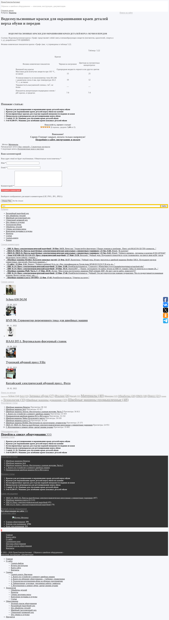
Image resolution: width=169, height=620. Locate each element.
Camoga (4, 396)
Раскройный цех (17, 213)
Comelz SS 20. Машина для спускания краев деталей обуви (32, 118)
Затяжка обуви (41, 396)
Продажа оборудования (16, 544)
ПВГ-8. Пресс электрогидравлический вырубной (27, 502)
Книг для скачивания (15, 526)
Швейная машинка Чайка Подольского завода (25, 418)
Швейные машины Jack (16, 409)
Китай (75, 396)
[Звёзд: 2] (43, 127)
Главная (9, 535)
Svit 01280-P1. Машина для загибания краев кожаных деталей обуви (36, 120)
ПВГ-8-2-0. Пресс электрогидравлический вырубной (28, 504)
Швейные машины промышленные (98, 400)
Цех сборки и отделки (15, 222)
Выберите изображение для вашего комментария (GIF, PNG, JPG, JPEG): (32, 196)
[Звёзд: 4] (47, 127)
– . (81, 249)
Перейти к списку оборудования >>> (26, 434)
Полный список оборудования (19, 546)
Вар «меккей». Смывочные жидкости (34, 147)
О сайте (9, 539)
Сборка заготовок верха (16, 229)
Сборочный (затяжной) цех (22, 612)
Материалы (13, 144)
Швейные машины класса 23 (18, 420)
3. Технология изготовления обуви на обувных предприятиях (37, 581)
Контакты (10, 548)
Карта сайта (11, 537)
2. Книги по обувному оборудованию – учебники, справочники (38, 579)
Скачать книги (12, 238)
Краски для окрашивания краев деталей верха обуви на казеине (34, 112)
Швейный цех (18, 218)
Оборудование (12, 601)
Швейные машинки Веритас (18, 407)
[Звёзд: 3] (45, 127)
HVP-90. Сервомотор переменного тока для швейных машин (47, 320)
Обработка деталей (14, 227)
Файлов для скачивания (16, 524)
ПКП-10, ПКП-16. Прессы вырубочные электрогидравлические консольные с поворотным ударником (49, 425)
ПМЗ (141, 396)
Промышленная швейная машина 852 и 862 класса (27, 416)
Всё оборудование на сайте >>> (14, 511)
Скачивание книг (13, 541)
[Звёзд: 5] (49, 127)
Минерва (110, 396)
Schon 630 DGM (16, 299)
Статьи (9, 236)
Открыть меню (7, 10)
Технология (14, 400)
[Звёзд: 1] (41, 127)
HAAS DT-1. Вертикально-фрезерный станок (36, 341)
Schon (13, 396)
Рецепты (12, 13)
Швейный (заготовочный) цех (23, 610)
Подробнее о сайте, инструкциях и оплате (58, 139)
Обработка (127, 396)
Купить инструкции (19, 565)
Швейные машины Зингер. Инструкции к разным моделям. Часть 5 (34, 412)
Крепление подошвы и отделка (19, 231)
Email (4, 167)
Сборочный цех (17, 220)
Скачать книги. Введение (21, 574)
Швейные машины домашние (46, 400)
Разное (9, 240)
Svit (24, 396)
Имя (3, 163)
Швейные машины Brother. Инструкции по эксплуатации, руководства (36, 423)
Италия (62, 396)
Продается (10, 617)
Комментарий (7, 186)
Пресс (154, 396)
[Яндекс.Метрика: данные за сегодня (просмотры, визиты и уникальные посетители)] (20, 518)
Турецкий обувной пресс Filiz (26, 362)
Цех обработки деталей (16, 216)
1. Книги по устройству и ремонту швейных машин (28, 414)
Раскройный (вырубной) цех (23, 606)
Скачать (9, 572)
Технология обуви (13, 224)
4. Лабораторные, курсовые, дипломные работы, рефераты (35, 583)
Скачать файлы (17, 563)
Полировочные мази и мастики (30, 149)
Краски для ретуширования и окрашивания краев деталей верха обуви (38, 109)
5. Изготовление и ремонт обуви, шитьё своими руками (29, 427)
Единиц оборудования (15, 522)
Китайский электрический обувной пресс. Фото (38, 383)
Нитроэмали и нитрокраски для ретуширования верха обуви (33, 116)
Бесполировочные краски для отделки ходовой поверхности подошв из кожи (40, 114)
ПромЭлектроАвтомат (10, 2)
